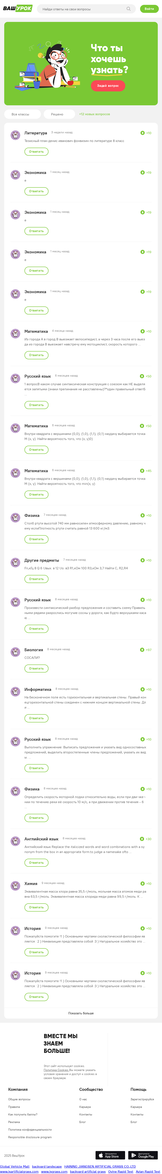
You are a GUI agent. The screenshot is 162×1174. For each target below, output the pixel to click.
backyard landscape (47, 1166)
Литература (35, 132)
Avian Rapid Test (148, 1171)
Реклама (14, 1122)
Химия (30, 883)
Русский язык (37, 376)
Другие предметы (41, 560)
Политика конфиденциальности (30, 1129)
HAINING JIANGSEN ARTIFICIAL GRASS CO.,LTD (100, 1166)
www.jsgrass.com (54, 1171)
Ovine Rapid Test (120, 1171)
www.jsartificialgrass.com (19, 1171)
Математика (36, 331)
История (32, 928)
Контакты (85, 1114)
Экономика (35, 172)
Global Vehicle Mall (15, 1166)
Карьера (85, 1107)
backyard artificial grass (88, 1171)
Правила (14, 1107)
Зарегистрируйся (142, 1099)
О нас (83, 1099)
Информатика (37, 689)
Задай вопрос (108, 86)
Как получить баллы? (22, 1114)
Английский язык (41, 838)
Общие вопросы (19, 1099)
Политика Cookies (56, 1070)
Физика (31, 515)
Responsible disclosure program (30, 1137)
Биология (33, 649)
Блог (82, 1122)
